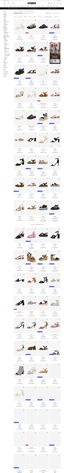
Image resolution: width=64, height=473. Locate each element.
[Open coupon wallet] (49, 3)
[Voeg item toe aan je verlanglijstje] (23, 20)
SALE (18, 11)
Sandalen (25, 11)
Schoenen (21, 11)
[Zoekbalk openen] (46, 6)
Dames (4, 3)
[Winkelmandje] (60, 3)
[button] (49, 13)
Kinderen (13, 3)
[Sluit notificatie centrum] (54, 3)
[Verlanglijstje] (57, 3)
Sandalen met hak (31, 11)
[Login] (51, 3)
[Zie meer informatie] (19, 40)
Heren (9, 3)
